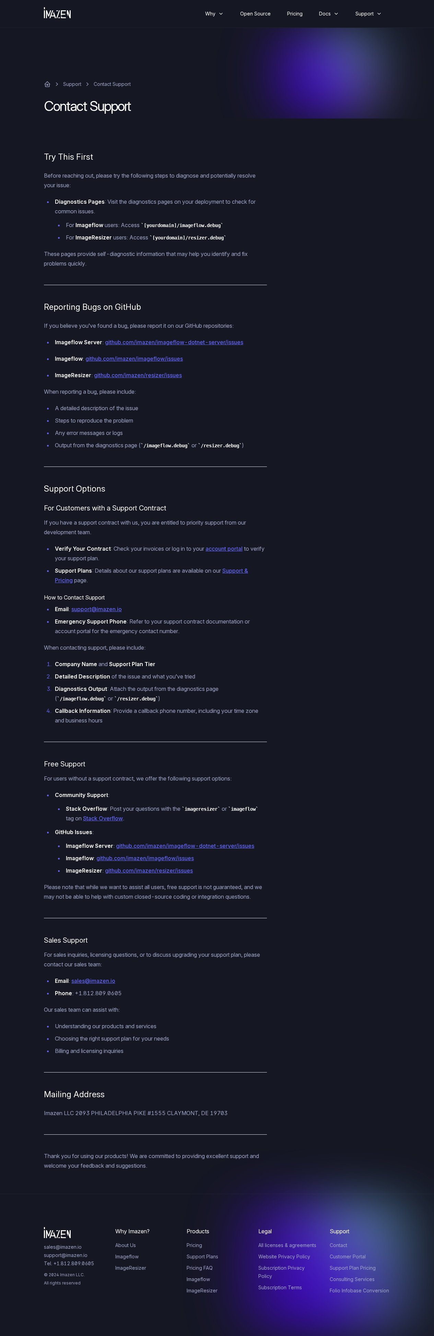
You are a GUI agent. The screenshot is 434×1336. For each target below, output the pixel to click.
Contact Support (112, 84)
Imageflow (127, 1256)
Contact (338, 1245)
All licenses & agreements (287, 1245)
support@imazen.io (96, 609)
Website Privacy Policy (284, 1256)
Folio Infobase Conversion (359, 1290)
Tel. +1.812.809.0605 (69, 1263)
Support (72, 84)
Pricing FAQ (200, 1268)
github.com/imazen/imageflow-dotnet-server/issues (174, 342)
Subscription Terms (280, 1287)
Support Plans (202, 1256)
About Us (125, 1245)
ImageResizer (130, 1268)
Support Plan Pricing (353, 1268)
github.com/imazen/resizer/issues (138, 375)
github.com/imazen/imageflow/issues (134, 358)
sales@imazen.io (93, 980)
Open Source (255, 13)
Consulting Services (352, 1279)
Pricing (295, 13)
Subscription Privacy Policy (281, 1272)
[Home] (63, 13)
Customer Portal (348, 1256)
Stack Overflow (103, 818)
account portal (224, 548)
